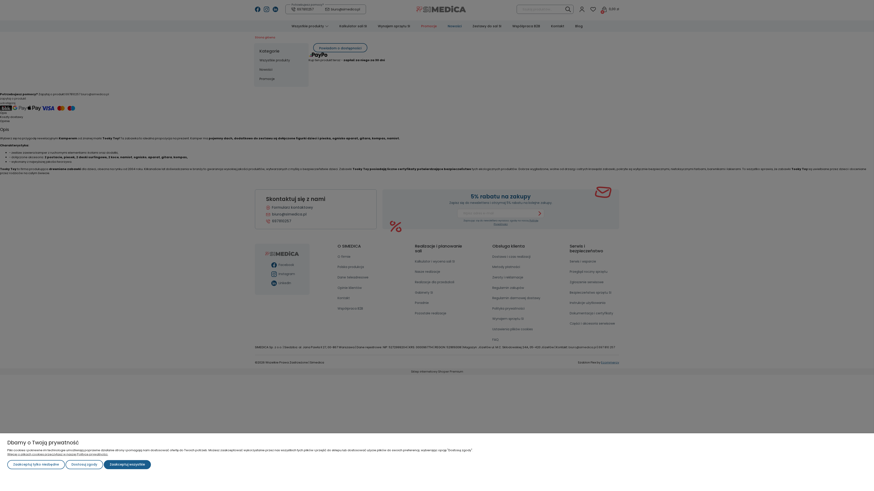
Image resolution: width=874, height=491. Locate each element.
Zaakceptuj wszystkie (127, 464)
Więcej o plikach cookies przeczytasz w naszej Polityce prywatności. (57, 454)
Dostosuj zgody (84, 464)
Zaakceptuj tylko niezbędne (36, 464)
